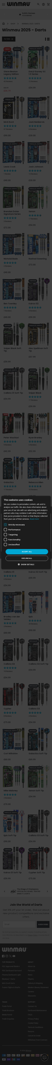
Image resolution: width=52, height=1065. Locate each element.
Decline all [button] (27, 558)
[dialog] (26, 532)
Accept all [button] (27, 551)
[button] (26, 564)
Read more (34, 519)
